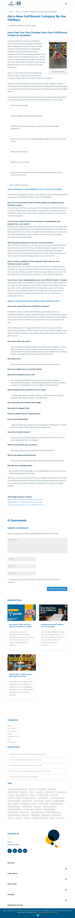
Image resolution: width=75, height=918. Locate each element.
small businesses (56, 815)
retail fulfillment (35, 815)
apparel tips (24, 792)
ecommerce (54, 795)
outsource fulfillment (14, 815)
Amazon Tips (52, 789)
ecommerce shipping (14, 801)
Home (11, 12)
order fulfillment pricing (37, 812)
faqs (9, 803)
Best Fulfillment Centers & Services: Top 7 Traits (25, 502)
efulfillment (48, 801)
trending (52, 818)
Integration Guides (13, 736)
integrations (37, 806)
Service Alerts (11, 742)
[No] (73, 913)
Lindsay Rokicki (16, 25)
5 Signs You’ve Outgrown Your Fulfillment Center (25, 505)
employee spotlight (59, 801)
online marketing (13, 812)
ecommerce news (43, 798)
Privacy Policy (49, 912)
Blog (18, 12)
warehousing (60, 818)
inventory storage (28, 809)
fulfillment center (43, 803)
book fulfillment (61, 792)
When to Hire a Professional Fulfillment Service (25, 499)
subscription (18, 818)
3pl (26, 789)
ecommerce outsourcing (57, 798)
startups (10, 818)
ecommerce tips (38, 801)
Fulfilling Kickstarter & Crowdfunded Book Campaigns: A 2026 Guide (29, 771)
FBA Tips (34, 803)
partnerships (25, 815)
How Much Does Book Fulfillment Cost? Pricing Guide (25, 760)
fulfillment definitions (56, 803)
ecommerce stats (27, 801)
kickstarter (38, 809)
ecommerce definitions (14, 798)
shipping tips (45, 815)
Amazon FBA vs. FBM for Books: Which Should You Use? (25, 765)
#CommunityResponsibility (15, 789)
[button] (66, 4)
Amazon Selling (42, 789)
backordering (39, 792)
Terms (56, 912)
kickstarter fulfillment (49, 809)
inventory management (14, 809)
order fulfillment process (53, 812)
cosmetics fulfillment (22, 795)
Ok (38, 915)
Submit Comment (57, 589)
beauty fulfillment (50, 792)
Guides (10, 734)
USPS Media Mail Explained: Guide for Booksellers (24, 777)
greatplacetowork (27, 806)
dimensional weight (43, 795)
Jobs (9, 739)
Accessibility (40, 912)
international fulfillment (49, 806)
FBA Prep (15, 803)
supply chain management (40, 818)
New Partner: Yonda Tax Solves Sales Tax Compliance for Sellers (27, 754)
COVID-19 (32, 795)
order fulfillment (24, 812)
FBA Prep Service (25, 803)
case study (11, 795)
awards (31, 792)
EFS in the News (12, 731)
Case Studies (11, 728)
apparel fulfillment (13, 792)
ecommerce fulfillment (29, 798)
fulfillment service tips (14, 806)
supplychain (27, 818)
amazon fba (32, 789)
